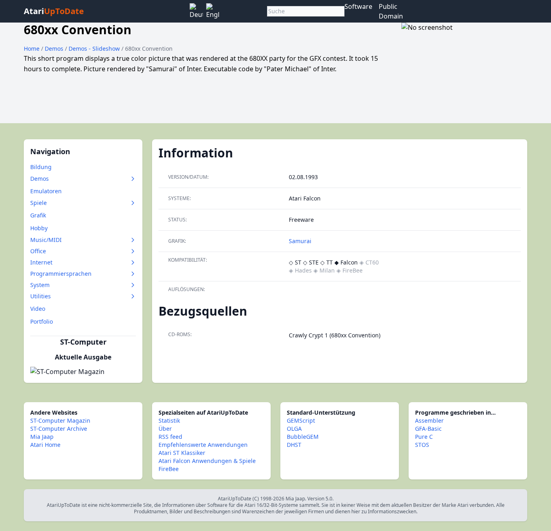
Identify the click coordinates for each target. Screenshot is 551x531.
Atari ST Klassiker (182, 453)
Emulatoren (46, 191)
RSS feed (170, 436)
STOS (422, 444)
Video (37, 308)
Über (165, 428)
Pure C (424, 436)
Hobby (39, 228)
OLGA (294, 428)
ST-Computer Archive (58, 428)
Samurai (300, 241)
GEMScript (301, 420)
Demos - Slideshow (95, 48)
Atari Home (45, 444)
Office (38, 251)
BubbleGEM (303, 436)
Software (358, 6)
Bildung (41, 167)
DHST (294, 444)
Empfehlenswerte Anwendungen (203, 444)
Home (32, 48)
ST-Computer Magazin (60, 420)
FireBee (169, 469)
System (40, 285)
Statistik (169, 420)
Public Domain (391, 11)
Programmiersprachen (61, 273)
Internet (41, 262)
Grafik (38, 215)
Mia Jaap (42, 436)
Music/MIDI (46, 240)
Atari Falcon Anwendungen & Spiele (207, 461)
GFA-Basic (428, 428)
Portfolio (41, 321)
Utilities (40, 296)
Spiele (38, 203)
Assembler (429, 420)
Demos (55, 48)
